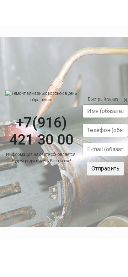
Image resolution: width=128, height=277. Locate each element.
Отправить (105, 168)
